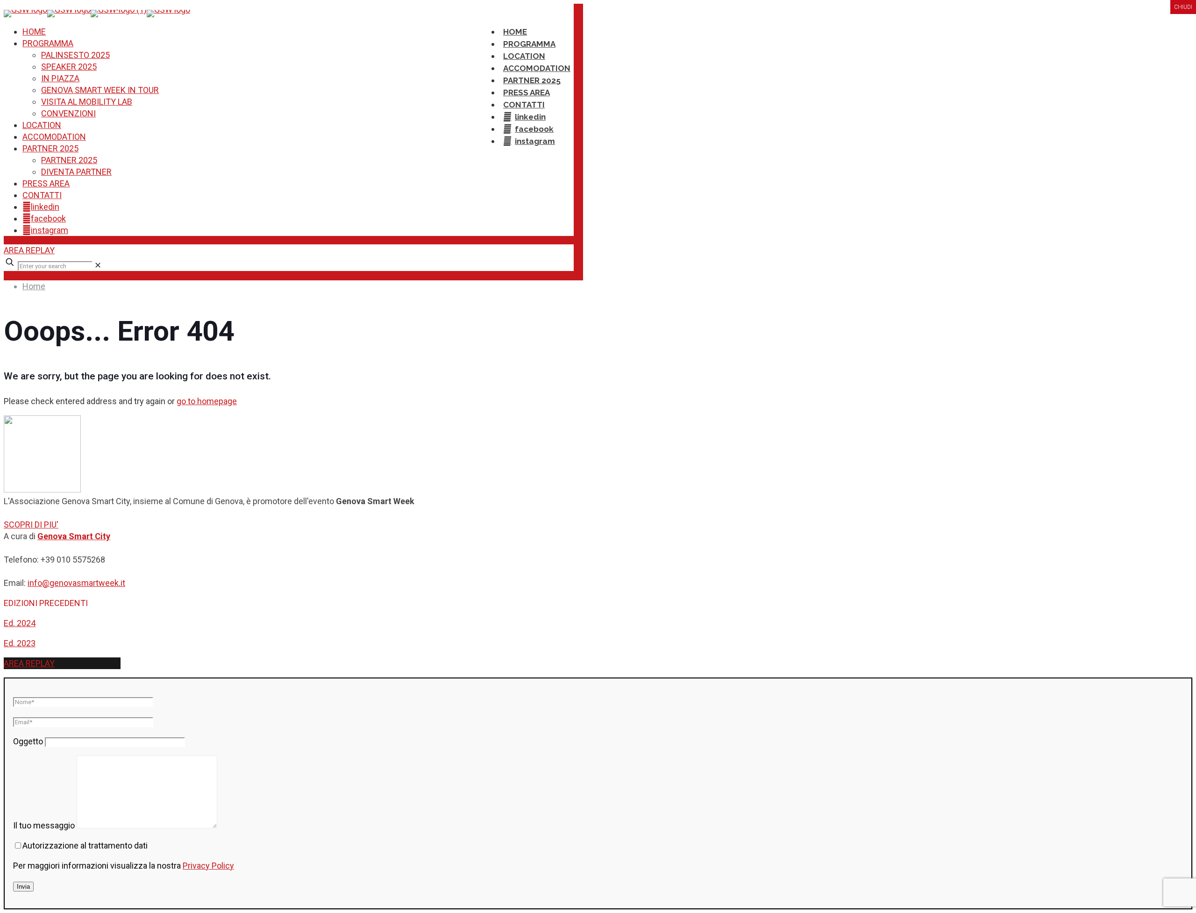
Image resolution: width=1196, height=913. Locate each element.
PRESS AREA (46, 183)
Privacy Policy (208, 865)
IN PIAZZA (60, 78)
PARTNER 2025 (50, 148)
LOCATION (41, 125)
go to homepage (207, 401)
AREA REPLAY (29, 250)
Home (33, 286)
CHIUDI (1183, 7)
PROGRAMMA (47, 43)
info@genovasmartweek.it (76, 583)
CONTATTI (42, 195)
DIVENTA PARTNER (76, 172)
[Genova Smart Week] (97, 9)
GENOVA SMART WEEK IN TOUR (100, 90)
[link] (97, 265)
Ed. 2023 (20, 643)
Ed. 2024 (20, 623)
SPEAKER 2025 (69, 66)
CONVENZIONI (68, 113)
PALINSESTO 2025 (75, 55)
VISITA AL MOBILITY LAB (86, 102)
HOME (34, 31)
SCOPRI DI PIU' (31, 524)
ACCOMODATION (54, 137)
